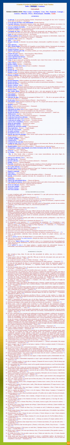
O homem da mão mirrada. (15, 142)
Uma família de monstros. (15, 182)
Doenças (10, 67)
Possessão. (11, 164)
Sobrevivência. (12, 174)
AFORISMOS (35, 16)
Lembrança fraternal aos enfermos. (18, 117)
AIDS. (9, 40)
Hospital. (10, 104)
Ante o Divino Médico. (14, 46)
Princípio (33, 6)
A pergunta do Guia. (14, 31)
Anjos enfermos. (12, 44)
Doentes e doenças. (13, 85)
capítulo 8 (15, 236)
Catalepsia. (36, 12)
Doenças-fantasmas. (13, 80)
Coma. (9, 60)
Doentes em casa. (12, 86)
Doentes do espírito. (13, 83)
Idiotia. (10, 106)
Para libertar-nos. (13, 159)
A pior (9, 34)
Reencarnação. (38, 13)
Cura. (43, 12)
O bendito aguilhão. (13, 138)
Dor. (47, 12)
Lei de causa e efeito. (13, 115)
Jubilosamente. (12, 114)
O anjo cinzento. (12, 137)
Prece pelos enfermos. (14, 166)
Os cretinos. (11, 152)
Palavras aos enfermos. (14, 157)
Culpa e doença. (12, 62)
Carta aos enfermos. (13, 55)
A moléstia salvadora (14, 28)
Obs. (9, 154)
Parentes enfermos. (13, 160)
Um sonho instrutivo (26, 238)
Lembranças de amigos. (14, 120)
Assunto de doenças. (13, 49)
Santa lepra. (11, 173)
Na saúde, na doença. (14, 131)
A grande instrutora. (14, 24)
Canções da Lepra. (13, 53)
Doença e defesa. (12, 64)
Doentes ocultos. (12, 89)
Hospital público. (12, 146)
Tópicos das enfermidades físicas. (17, 180)
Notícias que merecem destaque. (17, 134)
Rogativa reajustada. (13, 171)
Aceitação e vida (12, 38)
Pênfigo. (10, 162)
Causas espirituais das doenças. (16, 56)
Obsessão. (24, 13)
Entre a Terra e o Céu (22, 241)
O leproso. (11, 150)
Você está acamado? (13, 189)
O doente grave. (12, 140)
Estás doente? (12, 101)
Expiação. (53, 12)
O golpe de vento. (13, 143)
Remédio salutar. (12, 168)
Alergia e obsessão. (13, 42)
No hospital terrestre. (14, 132)
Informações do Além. (14, 109)
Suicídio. (10, 176)
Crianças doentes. (13, 58)
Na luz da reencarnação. (14, 129)
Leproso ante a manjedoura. (16, 121)
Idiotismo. (10, 107)
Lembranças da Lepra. (14, 118)
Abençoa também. (13, 36)
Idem (20, 36)
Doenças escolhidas (13, 75)
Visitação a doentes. (13, 188)
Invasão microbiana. (13, 112)
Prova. (31, 13)
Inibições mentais (13, 110)
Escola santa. (11, 100)
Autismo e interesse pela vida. (16, 50)
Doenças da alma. (13, 70)
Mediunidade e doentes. (14, 125)
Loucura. (17, 13)
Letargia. (60, 12)
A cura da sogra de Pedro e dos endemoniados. (21, 22)
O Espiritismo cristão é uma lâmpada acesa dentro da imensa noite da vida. (29, 148)
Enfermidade (11, 94)
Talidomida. (11, 179)
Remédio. (47, 13)
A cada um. (11, 19)
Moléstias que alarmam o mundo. (17, 126)
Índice (27, 6)
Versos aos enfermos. (13, 184)
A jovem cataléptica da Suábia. (16, 27)
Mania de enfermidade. (14, 123)
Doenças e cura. (12, 72)
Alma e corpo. (27, 12)
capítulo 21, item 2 (17, 245)
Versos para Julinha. (13, 186)
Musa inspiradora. (13, 128)
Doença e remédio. (13, 66)
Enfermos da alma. (13, 97)
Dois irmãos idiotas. (14, 91)
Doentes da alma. (12, 82)
